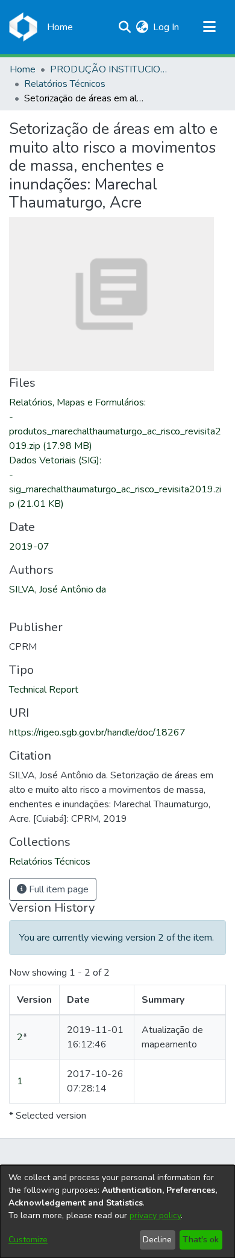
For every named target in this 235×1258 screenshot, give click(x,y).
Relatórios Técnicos (64, 84)
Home (23, 69)
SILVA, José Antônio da (57, 589)
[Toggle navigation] (209, 27)
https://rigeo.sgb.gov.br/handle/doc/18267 (97, 732)
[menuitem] (141, 27)
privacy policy (155, 1215)
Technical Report (43, 689)
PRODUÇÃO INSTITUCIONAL (110, 69)
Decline (157, 1239)
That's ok (201, 1239)
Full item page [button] (58, 889)
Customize (28, 1239)
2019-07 (29, 546)
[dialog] (117, 1211)
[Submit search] (124, 27)
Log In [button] (166, 27)
